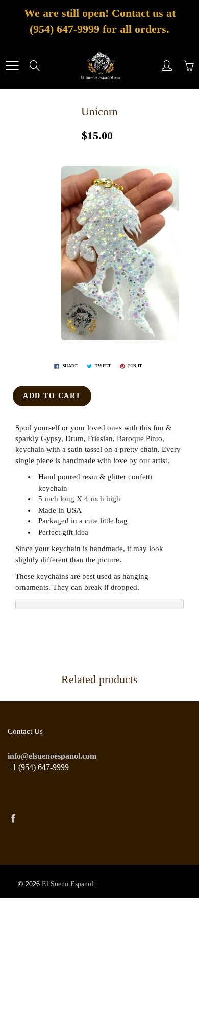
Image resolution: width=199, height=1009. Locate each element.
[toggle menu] (12, 65)
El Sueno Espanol (67, 884)
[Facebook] (13, 818)
